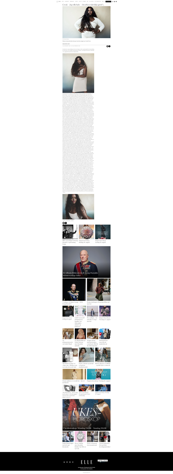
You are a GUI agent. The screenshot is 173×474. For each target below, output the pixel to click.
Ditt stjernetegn (98, 1)
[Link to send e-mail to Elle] (73, 462)
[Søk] (112, 2)
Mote (63, 1)
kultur (64, 220)
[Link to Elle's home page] (86, 462)
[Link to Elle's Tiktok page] (70, 462)
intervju (72, 220)
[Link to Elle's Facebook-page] (67, 462)
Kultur (80, 1)
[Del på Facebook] (107, 46)
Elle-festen (91, 1)
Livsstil (76, 1)
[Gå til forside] (60, 1)
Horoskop (67, 1)
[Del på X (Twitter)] (109, 46)
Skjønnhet (72, 1)
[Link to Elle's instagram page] (64, 462)
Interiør (84, 1)
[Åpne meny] (57, 1)
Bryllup (103, 1)
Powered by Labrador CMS (86, 472)
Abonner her (108, 1)
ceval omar (68, 220)
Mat (87, 1)
